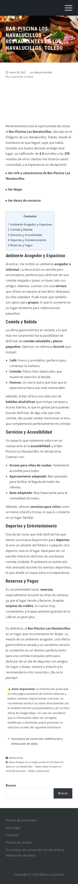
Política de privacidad (21, 820)
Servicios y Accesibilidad (25, 235)
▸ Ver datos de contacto (23, 200)
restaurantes (42, 771)
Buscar (11, 785)
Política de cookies (19, 842)
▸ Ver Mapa (14, 189)
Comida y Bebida (20, 229)
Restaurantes (16, 757)
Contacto (12, 835)
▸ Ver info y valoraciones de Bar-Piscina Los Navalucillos (38, 176)
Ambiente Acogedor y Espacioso (30, 224)
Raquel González (43, 72)
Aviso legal (13, 828)
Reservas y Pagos (20, 245)
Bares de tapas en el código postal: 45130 (31, 762)
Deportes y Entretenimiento (27, 240)
